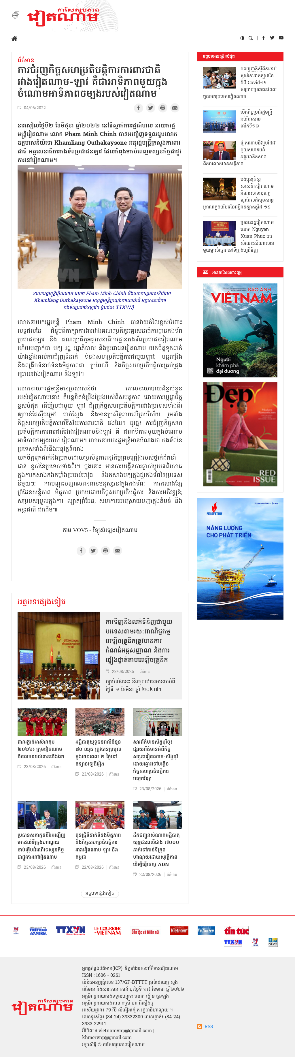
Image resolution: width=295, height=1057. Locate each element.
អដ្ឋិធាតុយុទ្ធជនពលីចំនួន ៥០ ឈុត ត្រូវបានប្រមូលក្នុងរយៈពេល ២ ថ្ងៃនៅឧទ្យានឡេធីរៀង (98, 753)
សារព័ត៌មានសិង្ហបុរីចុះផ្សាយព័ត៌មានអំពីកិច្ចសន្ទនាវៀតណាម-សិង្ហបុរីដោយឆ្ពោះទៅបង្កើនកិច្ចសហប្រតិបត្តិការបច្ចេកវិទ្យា (155, 761)
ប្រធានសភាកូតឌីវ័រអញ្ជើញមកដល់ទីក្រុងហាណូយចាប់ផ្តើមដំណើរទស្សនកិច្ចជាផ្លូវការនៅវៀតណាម (41, 846)
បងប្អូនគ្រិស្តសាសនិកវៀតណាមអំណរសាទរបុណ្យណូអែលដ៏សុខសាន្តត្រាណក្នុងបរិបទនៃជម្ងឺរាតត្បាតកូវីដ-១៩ (238, 193)
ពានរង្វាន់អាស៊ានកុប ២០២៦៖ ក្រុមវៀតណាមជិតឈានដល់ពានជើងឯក (41, 750)
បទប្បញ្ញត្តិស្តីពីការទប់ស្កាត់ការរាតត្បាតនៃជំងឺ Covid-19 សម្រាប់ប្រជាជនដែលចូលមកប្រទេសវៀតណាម (240, 83)
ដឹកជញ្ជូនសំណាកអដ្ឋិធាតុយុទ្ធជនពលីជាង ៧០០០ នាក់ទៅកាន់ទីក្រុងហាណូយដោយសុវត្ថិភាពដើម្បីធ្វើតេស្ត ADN (156, 850)
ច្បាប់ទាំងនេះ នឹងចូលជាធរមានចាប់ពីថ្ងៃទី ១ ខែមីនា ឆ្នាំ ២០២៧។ (140, 686)
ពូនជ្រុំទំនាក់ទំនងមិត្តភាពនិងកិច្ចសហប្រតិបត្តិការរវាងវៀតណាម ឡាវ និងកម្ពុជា (98, 846)
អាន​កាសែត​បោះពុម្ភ (227, 273)
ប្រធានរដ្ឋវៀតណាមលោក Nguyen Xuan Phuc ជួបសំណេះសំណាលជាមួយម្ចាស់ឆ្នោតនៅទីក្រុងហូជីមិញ (238, 236)
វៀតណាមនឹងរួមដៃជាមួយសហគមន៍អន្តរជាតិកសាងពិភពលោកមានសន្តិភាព (240, 154)
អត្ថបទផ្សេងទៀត (42, 602)
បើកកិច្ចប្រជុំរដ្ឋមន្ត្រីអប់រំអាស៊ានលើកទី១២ (256, 119)
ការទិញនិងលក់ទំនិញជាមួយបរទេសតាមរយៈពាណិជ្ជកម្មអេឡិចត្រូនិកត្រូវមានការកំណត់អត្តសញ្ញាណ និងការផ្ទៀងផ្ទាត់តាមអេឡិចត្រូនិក (139, 641)
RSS (209, 1027)
